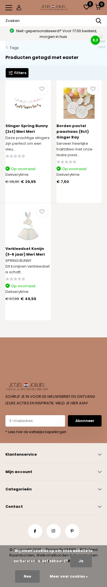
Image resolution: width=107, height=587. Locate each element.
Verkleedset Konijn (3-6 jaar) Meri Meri (25, 251)
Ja (81, 561)
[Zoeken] (99, 21)
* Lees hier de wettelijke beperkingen (35, 431)
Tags (14, 47)
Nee (27, 576)
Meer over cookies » (69, 576)
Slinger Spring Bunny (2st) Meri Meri (26, 128)
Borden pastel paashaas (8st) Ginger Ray (72, 131)
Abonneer (84, 420)
